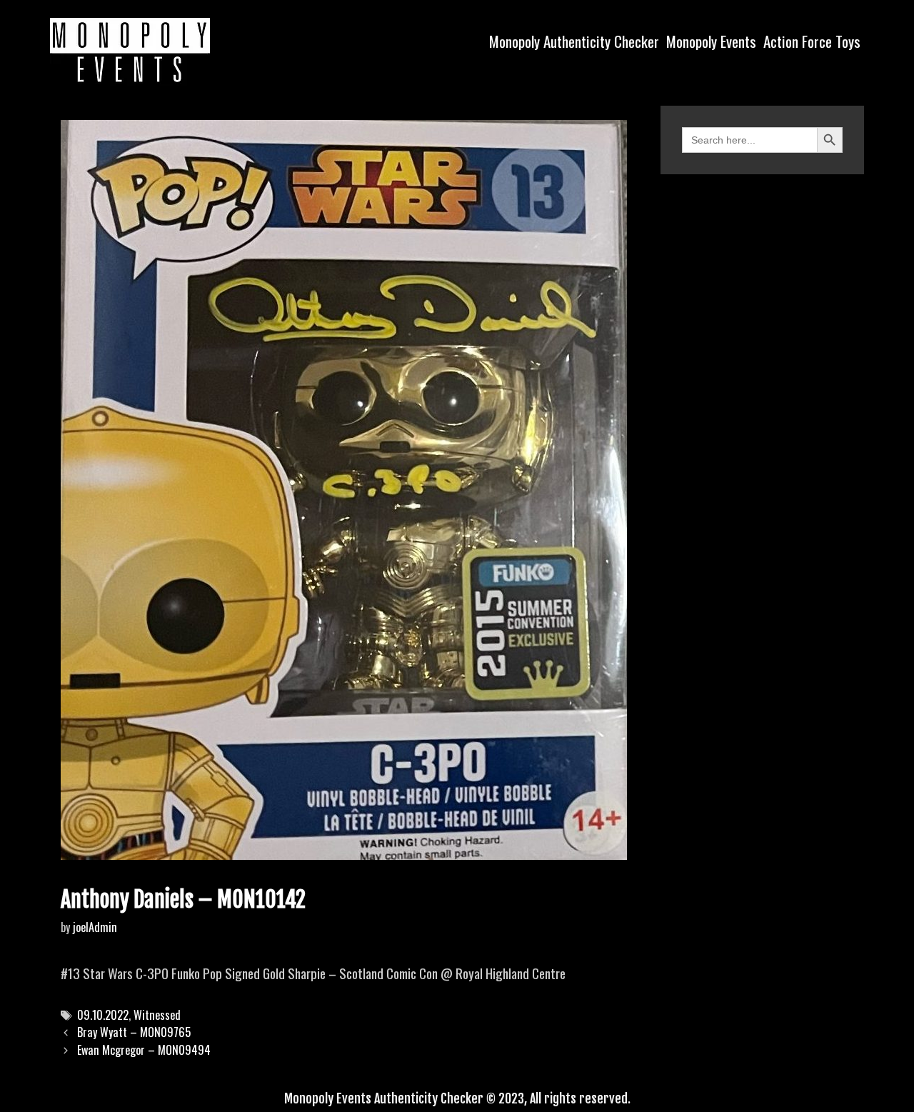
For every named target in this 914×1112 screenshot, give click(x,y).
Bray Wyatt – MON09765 (134, 1032)
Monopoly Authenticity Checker (574, 41)
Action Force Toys (811, 41)
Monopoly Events (711, 41)
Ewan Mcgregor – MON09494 (144, 1049)
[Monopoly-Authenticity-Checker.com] (130, 50)
